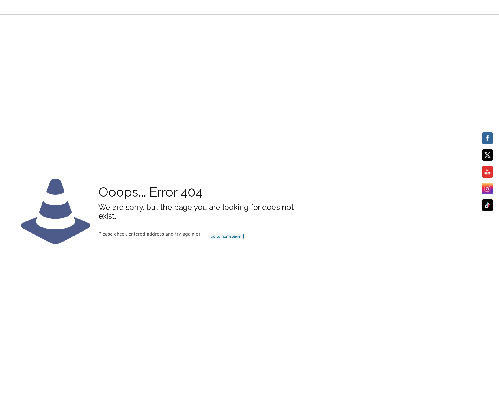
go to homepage (226, 236)
